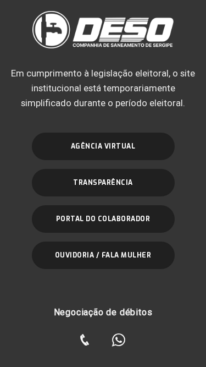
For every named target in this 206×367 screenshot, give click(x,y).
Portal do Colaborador (103, 219)
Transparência (103, 182)
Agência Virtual (103, 146)
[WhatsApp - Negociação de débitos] (119, 340)
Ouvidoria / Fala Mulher (103, 255)
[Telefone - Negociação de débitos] (84, 340)
